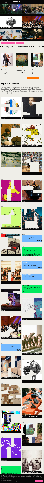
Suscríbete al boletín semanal (33, 78)
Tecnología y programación (16, 90)
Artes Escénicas (21, 91)
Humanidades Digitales (24, 88)
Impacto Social (38, 90)
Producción (12, 88)
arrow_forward (42, 78)
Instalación (33, 90)
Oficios (26, 91)
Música (5, 87)
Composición (3, 88)
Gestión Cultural (30, 91)
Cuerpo (2, 91)
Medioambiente (40, 91)
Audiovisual (22, 87)
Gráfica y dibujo (38, 88)
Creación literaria (32, 88)
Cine (10, 90)
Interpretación (31, 87)
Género (17, 91)
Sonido (12, 87)
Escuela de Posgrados (11, 42)
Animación (6, 91)
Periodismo (7, 88)
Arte (2, 87)
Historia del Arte (36, 87)
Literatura (8, 87)
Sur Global (35, 91)
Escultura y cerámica (12, 91)
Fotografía (29, 90)
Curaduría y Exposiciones (5, 90)
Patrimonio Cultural (24, 90)
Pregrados (3, 42)
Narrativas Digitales (17, 87)
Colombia (26, 87)
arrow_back (40, 78)
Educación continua (20, 42)
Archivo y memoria (17, 88)
